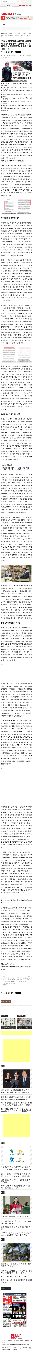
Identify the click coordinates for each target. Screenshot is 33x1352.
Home (2, 33)
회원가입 (28, 5)
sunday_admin (27, 55)
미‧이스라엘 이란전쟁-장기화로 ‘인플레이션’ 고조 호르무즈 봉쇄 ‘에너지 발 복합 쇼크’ (16, 1176)
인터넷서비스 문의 (18, 1340)
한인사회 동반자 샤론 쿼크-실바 (14, 1216)
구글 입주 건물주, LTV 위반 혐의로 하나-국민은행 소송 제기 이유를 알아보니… (16, 1169)
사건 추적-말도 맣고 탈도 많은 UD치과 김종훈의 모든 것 (16, 1222)
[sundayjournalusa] (11, 14)
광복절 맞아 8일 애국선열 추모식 (15, 1276)
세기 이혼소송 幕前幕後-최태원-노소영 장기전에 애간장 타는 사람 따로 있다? (16, 1092)
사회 (6, 33)
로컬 (2, 1239)
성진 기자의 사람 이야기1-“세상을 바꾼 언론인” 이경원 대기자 (25, 1027)
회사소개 (4, 1340)
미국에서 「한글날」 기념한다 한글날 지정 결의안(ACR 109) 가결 (9, 1027)
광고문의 (10, 1340)
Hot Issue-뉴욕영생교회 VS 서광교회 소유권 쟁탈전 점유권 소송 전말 (16, 1234)
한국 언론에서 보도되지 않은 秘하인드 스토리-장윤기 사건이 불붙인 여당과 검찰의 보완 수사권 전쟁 (16, 1111)
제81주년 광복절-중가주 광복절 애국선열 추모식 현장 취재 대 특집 (16, 1272)
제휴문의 (27, 1340)
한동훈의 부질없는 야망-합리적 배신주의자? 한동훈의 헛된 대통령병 (16, 1098)
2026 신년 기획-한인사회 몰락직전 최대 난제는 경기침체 (15, 1187)
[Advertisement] (17, 1033)
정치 (2, 1066)
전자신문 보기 (5, 1288)
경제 (2, 1143)
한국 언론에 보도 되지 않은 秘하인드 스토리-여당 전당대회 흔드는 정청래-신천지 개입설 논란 (16, 1105)
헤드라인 (7, 57)
